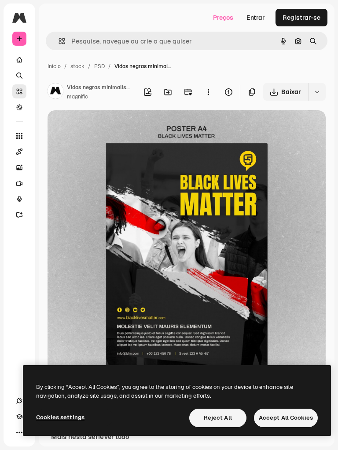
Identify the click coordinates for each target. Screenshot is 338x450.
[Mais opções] (208, 92)
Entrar (255, 18)
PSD (99, 66)
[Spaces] (19, 152)
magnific (77, 96)
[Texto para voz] (19, 199)
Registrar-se (301, 18)
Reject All (218, 417)
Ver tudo (116, 437)
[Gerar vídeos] (19, 183)
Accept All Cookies (286, 417)
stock (77, 66)
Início (54, 66)
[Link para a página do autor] (55, 92)
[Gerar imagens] (19, 167)
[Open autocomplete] (58, 41)
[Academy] (19, 417)
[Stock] (19, 91)
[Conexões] (19, 401)
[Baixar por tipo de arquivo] (317, 92)
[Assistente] (19, 215)
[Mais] (19, 432)
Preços (223, 18)
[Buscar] (19, 76)
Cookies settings (60, 417)
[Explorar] (19, 107)
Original (104, 127)
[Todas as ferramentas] (19, 136)
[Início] (19, 60)
